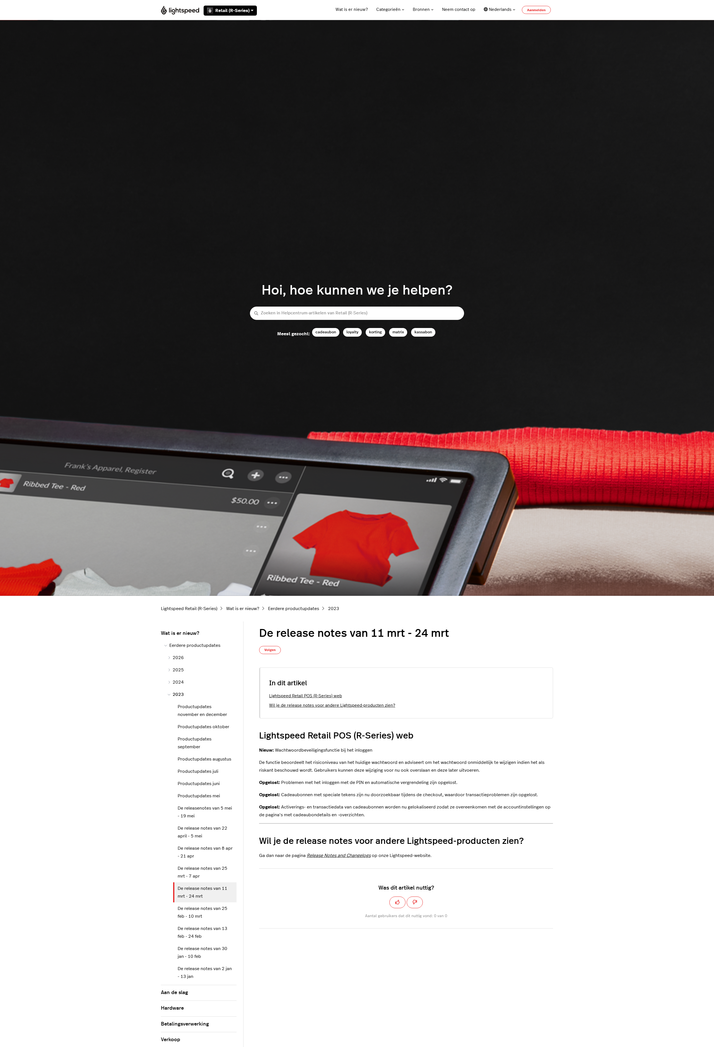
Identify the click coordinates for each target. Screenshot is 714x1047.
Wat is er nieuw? (352, 10)
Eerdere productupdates (293, 608)
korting (375, 332)
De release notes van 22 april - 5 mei (202, 832)
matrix (398, 332)
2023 (333, 608)
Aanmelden (536, 10)
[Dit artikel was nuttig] (397, 902)
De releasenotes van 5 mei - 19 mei (205, 812)
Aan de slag (174, 992)
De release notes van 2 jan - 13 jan (205, 972)
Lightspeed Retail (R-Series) (189, 608)
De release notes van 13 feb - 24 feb (202, 932)
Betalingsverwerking (185, 1024)
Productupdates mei (199, 796)
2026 (178, 657)
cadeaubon (325, 332)
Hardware (172, 1008)
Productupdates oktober (203, 727)
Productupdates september (194, 743)
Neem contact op (458, 10)
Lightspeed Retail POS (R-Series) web (305, 696)
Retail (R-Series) (232, 10)
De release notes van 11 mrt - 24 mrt (202, 892)
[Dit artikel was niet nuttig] (415, 902)
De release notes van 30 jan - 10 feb (202, 952)
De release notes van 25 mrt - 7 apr (202, 872)
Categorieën (388, 10)
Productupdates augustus (204, 759)
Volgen (270, 650)
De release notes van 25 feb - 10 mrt (202, 912)
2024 (178, 682)
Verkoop (170, 1039)
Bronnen (421, 10)
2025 (178, 670)
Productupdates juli (198, 771)
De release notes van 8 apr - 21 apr (205, 852)
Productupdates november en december (202, 711)
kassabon (423, 332)
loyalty (352, 332)
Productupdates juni (199, 783)
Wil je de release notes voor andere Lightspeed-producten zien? (332, 705)
